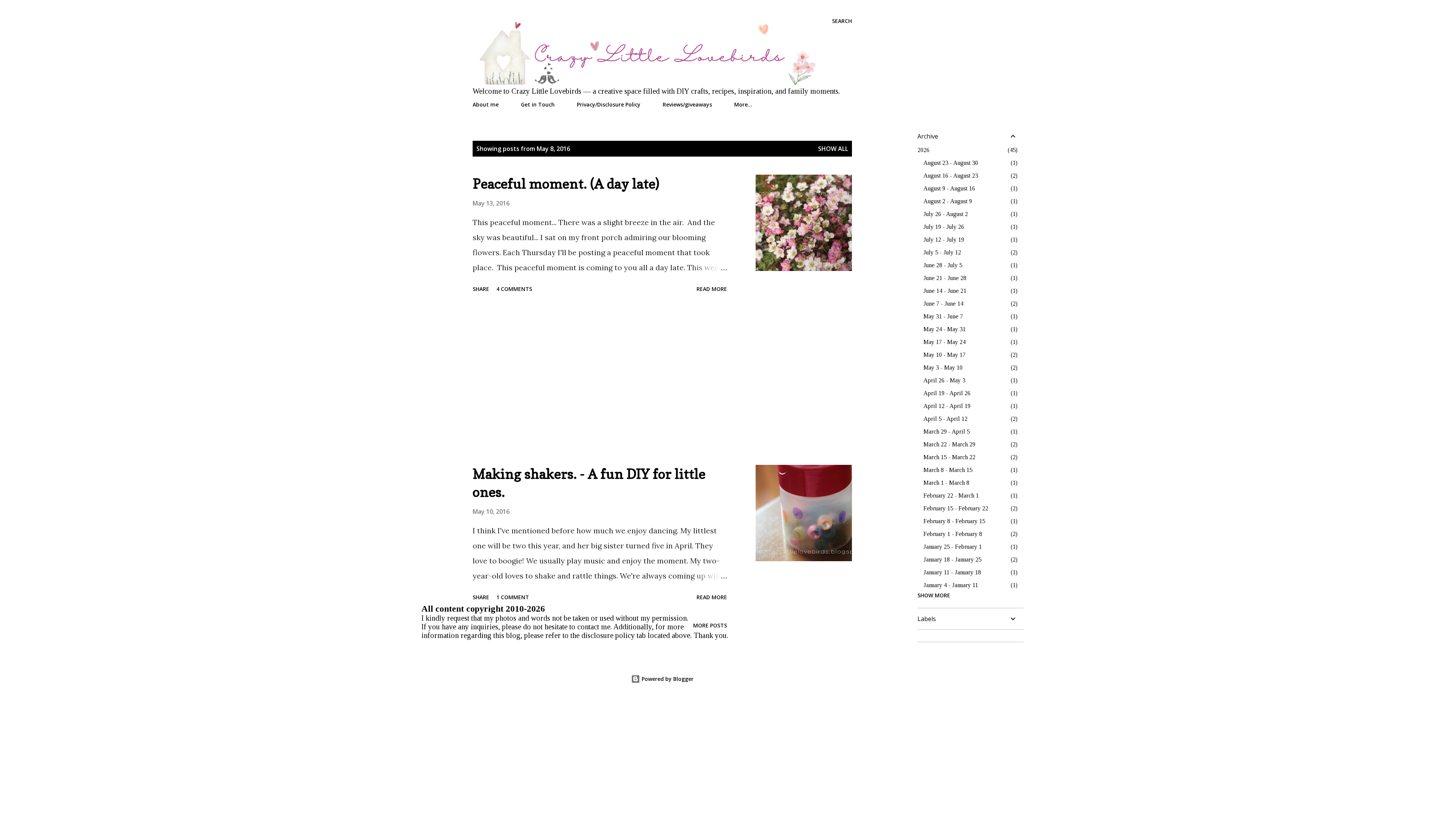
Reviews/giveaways (687, 104)
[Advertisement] (600, 380)
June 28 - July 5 (942, 265)
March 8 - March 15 (947, 470)
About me (486, 104)
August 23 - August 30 (950, 163)
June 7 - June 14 (943, 303)
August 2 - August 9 (947, 201)
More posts (710, 625)
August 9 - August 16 (949, 188)
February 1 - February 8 (952, 534)
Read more (712, 288)
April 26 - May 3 (944, 380)
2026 (923, 150)
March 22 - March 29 (949, 444)
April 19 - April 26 (946, 393)
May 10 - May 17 (944, 355)
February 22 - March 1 (951, 495)
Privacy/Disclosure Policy (608, 104)
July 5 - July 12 (942, 252)
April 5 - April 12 (945, 419)
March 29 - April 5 (946, 431)
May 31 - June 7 (943, 316)
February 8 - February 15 (954, 521)
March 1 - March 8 (946, 483)
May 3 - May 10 (943, 367)
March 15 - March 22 (949, 457)
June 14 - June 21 (944, 291)
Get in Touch (538, 104)
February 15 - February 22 (955, 508)
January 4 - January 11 (950, 585)
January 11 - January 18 (952, 572)
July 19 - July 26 (943, 227)
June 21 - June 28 (944, 278)
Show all (833, 149)
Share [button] (481, 288)
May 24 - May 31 (944, 329)
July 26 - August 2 (945, 214)
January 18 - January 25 (952, 559)
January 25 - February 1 (952, 547)
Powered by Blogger (667, 678)
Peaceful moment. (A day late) (566, 183)
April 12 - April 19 (946, 406)
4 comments (514, 288)
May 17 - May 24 (944, 342)
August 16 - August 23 (950, 175)
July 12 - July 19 (943, 239)
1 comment (512, 597)
